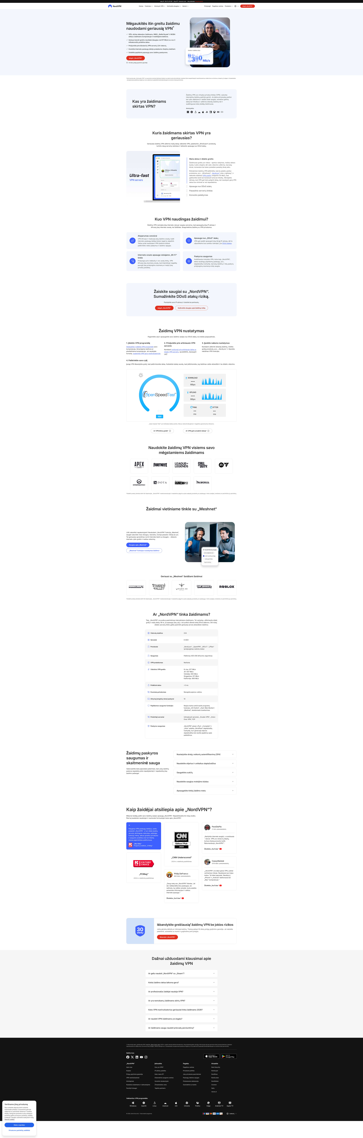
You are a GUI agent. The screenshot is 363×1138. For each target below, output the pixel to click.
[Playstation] (207, 112)
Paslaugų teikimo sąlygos (195, 1077)
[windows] (188, 112)
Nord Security (221, 1067)
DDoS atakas (227, 243)
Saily (218, 1088)
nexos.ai (220, 1091)
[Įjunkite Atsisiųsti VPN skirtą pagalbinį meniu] (164, 6)
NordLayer (220, 1070)
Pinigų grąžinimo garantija (134, 1074)
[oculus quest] (218, 112)
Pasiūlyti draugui (131, 1088)
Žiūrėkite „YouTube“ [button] (174, 898)
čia (198, 1044)
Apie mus (129, 1067)
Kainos (141, 6)
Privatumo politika (194, 1070)
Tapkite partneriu (160, 1088)
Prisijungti (207, 6)
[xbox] (214, 112)
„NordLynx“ (216, 173)
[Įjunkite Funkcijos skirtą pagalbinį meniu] (152, 6)
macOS (143, 1106)
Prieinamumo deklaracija (191, 1081)
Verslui (184, 6)
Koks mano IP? (159, 1074)
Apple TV (230, 1106)
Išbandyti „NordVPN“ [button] (167, 937)
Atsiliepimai (130, 1081)
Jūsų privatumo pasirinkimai (192, 1074)
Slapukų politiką (9, 1119)
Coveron (219, 1084)
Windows (133, 1106)
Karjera (134, 1070)
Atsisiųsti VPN (159, 6)
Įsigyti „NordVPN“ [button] (247, 6)
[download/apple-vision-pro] (222, 112)
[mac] (192, 112)
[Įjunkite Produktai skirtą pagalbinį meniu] (232, 6)
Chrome (187, 1106)
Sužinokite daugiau (173, 6)
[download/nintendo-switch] (210, 112)
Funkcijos (148, 6)
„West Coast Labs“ (155, 1044)
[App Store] (211, 1056)
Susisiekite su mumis (189, 1084)
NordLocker (221, 1077)
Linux (154, 1106)
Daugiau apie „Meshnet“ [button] (138, 545)
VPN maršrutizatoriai (132, 1077)
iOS (176, 1106)
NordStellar (220, 1081)
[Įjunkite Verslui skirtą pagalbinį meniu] (188, 6)
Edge (208, 1106)
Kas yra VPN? (159, 1067)
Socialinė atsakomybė (162, 1081)
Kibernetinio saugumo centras (164, 1077)
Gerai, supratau (19, 1125)
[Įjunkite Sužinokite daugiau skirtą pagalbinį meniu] (180, 6)
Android (165, 1106)
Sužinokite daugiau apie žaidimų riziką (191, 308)
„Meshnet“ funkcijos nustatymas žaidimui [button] (144, 551)
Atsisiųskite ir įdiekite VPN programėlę (140, 347)
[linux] (195, 112)
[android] (199, 112)
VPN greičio (207, 175)
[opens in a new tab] (127, 1057)
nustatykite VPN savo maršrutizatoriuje (146, 353)
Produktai (228, 6)
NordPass (220, 1074)
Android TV (219, 1106)
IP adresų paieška (160, 1070)
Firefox (197, 1106)
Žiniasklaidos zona (161, 1084)
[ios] (203, 112)
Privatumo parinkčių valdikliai (19, 1130)
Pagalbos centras (217, 6)
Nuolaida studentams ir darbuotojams (138, 1084)
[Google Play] (229, 1056)
